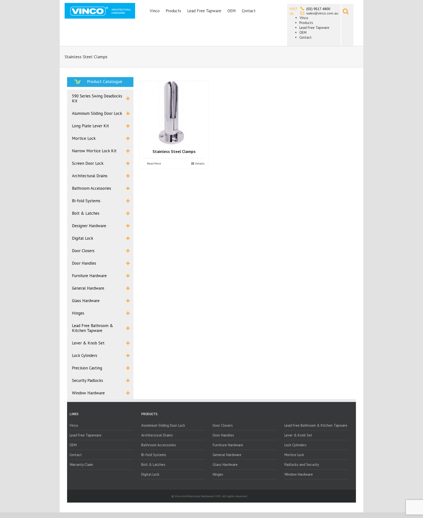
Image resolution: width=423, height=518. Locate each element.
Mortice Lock (294, 454)
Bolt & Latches (153, 464)
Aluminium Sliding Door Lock (163, 425)
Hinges (218, 474)
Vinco (155, 10)
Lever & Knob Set (298, 435)
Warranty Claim (81, 464)
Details (200, 163)
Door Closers (223, 425)
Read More (154, 163)
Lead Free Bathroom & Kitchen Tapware (315, 425)
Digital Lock (150, 474)
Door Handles (223, 435)
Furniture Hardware (228, 445)
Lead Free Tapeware (85, 435)
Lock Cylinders (295, 445)
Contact (249, 10)
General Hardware (227, 454)
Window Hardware (298, 474)
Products (173, 10)
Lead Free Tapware (204, 10)
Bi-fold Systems (153, 454)
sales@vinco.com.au (322, 13)
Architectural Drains (157, 435)
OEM (231, 10)
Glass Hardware (225, 464)
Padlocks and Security (301, 464)
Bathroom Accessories (158, 445)
